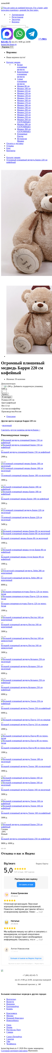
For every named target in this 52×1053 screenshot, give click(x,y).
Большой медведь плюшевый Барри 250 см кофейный (25, 839)
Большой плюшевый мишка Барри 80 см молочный (24, 538)
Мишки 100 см (24, 88)
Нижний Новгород (15, 1018)
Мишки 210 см (24, 112)
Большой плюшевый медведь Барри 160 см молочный (25, 790)
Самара (9, 1032)
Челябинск (11, 1044)
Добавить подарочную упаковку (28, 386)
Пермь (9, 1027)
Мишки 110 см (23, 91)
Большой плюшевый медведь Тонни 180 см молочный (26, 766)
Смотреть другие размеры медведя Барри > (20, 430)
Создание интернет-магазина (14, 1051)
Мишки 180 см (24, 105)
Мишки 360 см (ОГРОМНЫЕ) (24, 130)
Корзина (15, 22)
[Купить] (2, 450)
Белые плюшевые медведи (22, 67)
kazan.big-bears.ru (9, 44)
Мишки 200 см (24, 110)
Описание (11, 416)
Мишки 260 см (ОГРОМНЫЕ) (24, 120)
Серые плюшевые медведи (22, 81)
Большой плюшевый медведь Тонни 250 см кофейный (26, 708)
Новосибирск (12, 1020)
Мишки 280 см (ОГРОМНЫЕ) (24, 125)
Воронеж (10, 1004)
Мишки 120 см (24, 93)
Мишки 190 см (24, 107)
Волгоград (11, 999)
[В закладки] (5, 461)
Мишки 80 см (23, 86)
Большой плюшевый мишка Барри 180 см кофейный (25, 499)
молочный (7, 425)
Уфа (8, 1041)
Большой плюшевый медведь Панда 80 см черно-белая (26, 748)
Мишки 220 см (24, 115)
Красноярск (11, 1013)
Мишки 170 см (24, 103)
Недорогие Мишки (22, 140)
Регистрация (17, 17)
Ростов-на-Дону (13, 1030)
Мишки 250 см (24, 117)
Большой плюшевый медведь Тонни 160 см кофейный (26, 813)
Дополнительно (8, 384)
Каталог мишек (13, 157)
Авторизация (18, 15)
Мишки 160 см (24, 100)
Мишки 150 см (24, 98)
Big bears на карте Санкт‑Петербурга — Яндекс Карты (26, 963)
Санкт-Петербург (14, 1036)
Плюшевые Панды (22, 135)
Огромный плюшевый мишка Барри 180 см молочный (26, 475)
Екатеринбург (12, 1006)
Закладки (16, 19)
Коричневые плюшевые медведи (22, 74)
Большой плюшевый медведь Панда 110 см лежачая (24, 724)
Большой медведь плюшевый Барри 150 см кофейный (25, 452)
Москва (9, 1016)
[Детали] (2, 461)
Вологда (10, 1001)
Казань (9, 1009)
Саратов (10, 1039)
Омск (8, 1025)
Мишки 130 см (24, 96)
